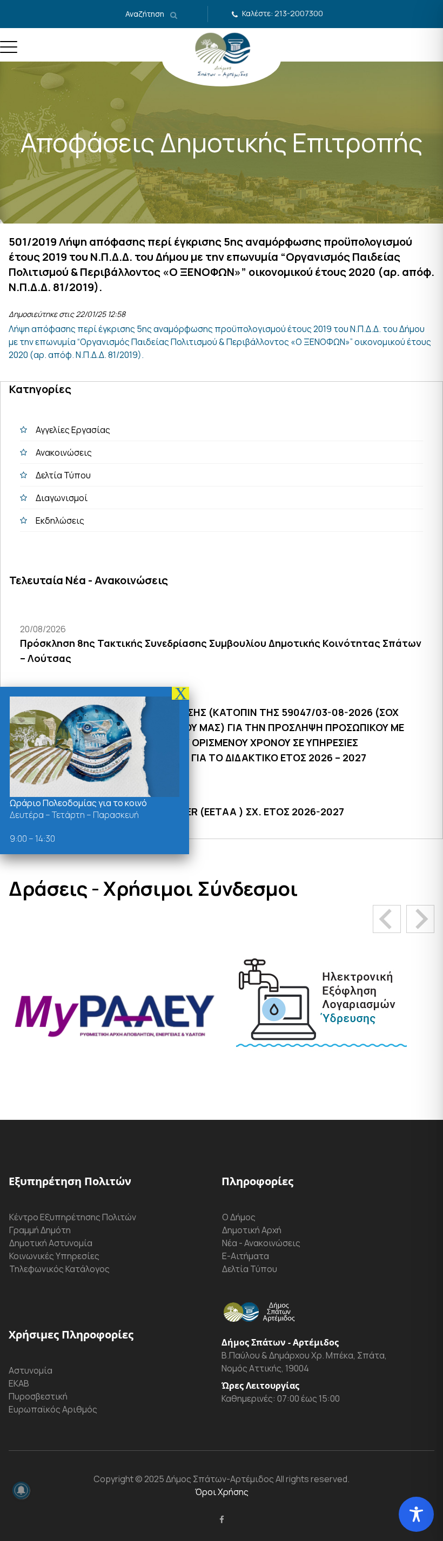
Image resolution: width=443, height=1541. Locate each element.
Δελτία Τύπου (63, 475)
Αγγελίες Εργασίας (73, 430)
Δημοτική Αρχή (251, 1230)
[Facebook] (222, 1519)
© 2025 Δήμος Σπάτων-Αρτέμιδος (203, 1479)
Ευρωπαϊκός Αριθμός (53, 1409)
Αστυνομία (30, 1370)
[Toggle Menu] (8, 51)
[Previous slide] (387, 919)
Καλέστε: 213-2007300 (282, 13)
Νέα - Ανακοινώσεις (261, 1243)
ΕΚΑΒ (19, 1383)
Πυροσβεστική (38, 1396)
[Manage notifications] (21, 1490)
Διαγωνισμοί (62, 498)
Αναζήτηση (145, 14)
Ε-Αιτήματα (245, 1256)
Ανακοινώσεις (64, 452)
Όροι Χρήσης (222, 1492)
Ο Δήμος (239, 1217)
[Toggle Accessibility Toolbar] (416, 1514)
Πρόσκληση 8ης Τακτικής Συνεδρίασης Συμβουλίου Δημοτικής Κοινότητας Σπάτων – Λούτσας (220, 651)
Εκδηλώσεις (60, 520)
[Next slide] (420, 919)
